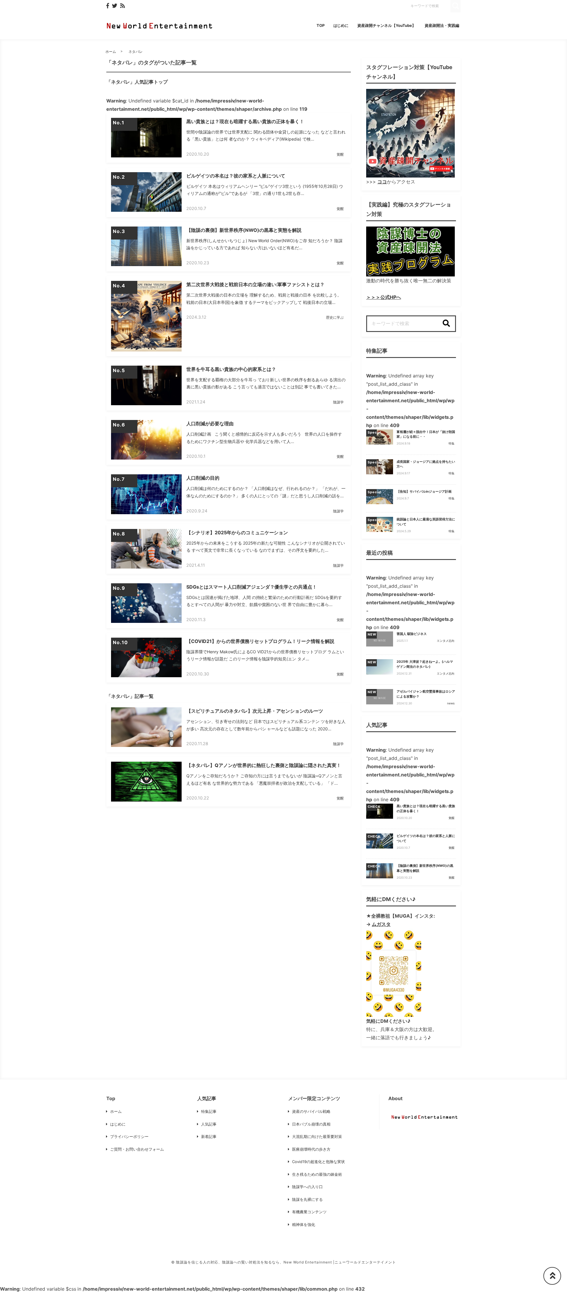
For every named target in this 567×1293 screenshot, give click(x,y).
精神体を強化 (303, 1224)
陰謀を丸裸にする (307, 1199)
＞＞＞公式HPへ (383, 297)
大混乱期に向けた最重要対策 (317, 1136)
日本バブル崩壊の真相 (311, 1124)
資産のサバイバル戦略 (311, 1111)
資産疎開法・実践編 (442, 25)
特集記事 (208, 1111)
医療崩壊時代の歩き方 (311, 1149)
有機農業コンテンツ (309, 1211)
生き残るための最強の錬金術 (317, 1174)
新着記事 (208, 1136)
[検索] (446, 323)
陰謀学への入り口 (307, 1186)
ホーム (110, 51)
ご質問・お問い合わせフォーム (137, 1149)
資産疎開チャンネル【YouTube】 (386, 25)
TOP (321, 25)
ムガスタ (381, 924)
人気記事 (208, 1124)
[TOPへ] (552, 1276)
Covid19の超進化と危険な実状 (318, 1161)
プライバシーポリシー (129, 1136)
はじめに (341, 25)
